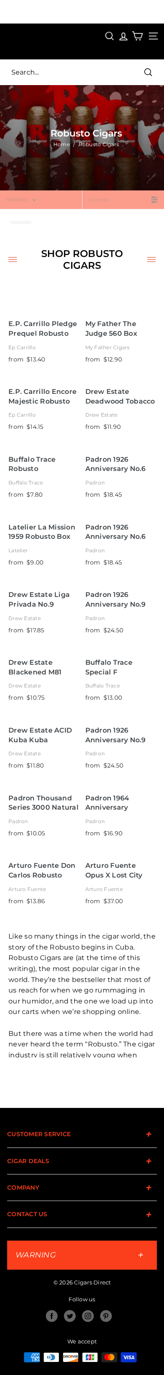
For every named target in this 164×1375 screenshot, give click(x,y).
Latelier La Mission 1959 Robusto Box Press (41, 532)
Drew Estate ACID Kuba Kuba (40, 735)
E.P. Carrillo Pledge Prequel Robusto (42, 328)
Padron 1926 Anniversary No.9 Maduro (115, 735)
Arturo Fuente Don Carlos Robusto (41, 870)
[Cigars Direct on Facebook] (52, 1316)
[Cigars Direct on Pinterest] (106, 1316)
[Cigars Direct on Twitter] (70, 1316)
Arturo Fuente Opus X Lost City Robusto (114, 870)
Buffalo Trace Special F (108, 667)
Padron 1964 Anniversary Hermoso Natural (115, 803)
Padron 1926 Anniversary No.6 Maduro (115, 532)
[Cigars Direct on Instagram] (88, 1316)
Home (61, 144)
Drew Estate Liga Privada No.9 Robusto (39, 600)
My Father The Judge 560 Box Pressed (111, 329)
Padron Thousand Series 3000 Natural (43, 803)
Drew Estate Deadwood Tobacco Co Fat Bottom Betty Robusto (120, 397)
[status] (41, 199)
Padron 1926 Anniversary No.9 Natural (115, 600)
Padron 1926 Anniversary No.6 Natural (115, 464)
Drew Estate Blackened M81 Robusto (34, 667)
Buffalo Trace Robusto (32, 464)
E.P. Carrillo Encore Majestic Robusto (42, 396)
